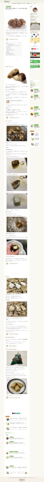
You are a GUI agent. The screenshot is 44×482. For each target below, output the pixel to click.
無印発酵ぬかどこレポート (29, 3)
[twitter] (12, 413)
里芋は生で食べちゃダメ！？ (10, 43)
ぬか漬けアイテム (24, 3)
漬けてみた (8, 51)
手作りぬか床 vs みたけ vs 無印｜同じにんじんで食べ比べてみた (16, 452)
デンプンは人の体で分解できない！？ (11, 44)
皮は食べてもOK (9, 46)
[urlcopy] (21, 413)
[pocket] (16, 413)
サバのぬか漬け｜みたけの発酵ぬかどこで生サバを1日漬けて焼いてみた (37, 109)
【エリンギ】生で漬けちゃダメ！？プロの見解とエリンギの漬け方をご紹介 (18, 467)
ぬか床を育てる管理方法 (14, 3)
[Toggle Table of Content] (20, 42)
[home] (38, 49)
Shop (34, 3)
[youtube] (35, 49)
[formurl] (36, 49)
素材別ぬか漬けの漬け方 (19, 3)
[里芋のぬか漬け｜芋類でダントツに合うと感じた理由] (17, 413)
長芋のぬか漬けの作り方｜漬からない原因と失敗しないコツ (15, 45)
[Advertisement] (17, 12)
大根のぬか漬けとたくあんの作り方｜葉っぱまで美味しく (16, 457)
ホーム (9, 3)
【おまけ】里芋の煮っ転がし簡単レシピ (11, 54)
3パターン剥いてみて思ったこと (10, 50)
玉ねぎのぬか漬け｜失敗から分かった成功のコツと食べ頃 (16, 438)
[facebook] (14, 413)
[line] (19, 413)
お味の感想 (8, 52)
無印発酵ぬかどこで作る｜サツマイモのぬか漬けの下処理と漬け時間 (37, 116)
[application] (35, 55)
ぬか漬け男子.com (7, 1)
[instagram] (33, 49)
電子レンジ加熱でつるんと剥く (10, 49)
